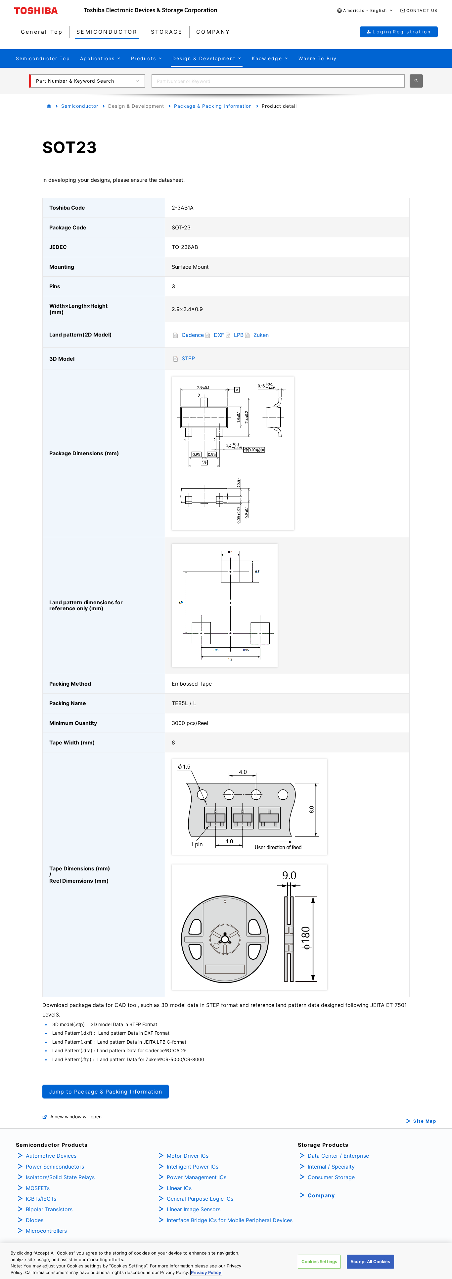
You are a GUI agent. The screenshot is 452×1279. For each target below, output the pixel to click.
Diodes (34, 1220)
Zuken (261, 335)
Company (321, 1195)
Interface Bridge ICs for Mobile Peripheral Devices (230, 1220)
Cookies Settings (319, 1261)
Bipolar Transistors (49, 1209)
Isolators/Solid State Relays (60, 1177)
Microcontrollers (46, 1230)
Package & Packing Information (213, 106)
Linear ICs (179, 1188)
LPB (239, 335)
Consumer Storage (331, 1177)
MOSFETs (38, 1188)
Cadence (193, 335)
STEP (188, 358)
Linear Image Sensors (193, 1209)
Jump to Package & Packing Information (105, 1091)
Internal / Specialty (331, 1166)
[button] (365, 10)
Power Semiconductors (55, 1166)
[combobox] (278, 81)
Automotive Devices (51, 1155)
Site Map (424, 1121)
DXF (219, 335)
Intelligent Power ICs (192, 1166)
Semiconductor (79, 106)
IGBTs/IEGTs (41, 1198)
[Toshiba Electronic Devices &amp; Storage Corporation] (150, 10)
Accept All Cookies (370, 1261)
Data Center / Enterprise (338, 1155)
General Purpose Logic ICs (200, 1198)
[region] (226, 1261)
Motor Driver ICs (187, 1155)
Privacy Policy (206, 1272)
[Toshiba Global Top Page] (49, 10)
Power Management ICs (196, 1177)
